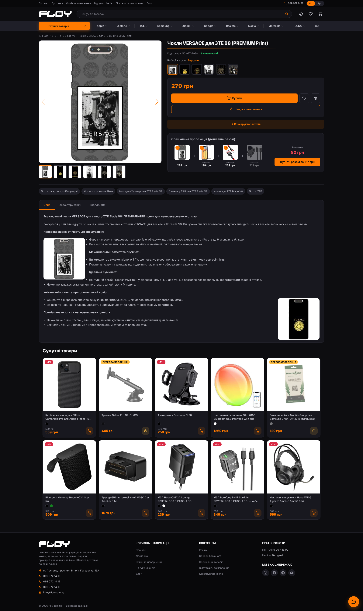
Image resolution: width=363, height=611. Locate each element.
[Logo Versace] (197, 69)
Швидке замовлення (248, 109)
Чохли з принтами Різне (98, 191)
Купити (237, 98)
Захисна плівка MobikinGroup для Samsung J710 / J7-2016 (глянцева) (292, 417)
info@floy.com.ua (53, 592)
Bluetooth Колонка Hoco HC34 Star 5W (67, 499)
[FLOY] (55, 14)
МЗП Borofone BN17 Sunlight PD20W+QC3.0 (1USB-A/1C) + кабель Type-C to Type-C (237, 499)
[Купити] (89, 431)
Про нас (43, 3)
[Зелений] (51, 505)
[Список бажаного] (310, 14)
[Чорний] (46, 423)
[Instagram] (265, 572)
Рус (320, 3)
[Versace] (184, 69)
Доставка (57, 3)
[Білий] (215, 423)
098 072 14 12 (51, 581)
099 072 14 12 (295, 3)
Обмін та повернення (78, 3)
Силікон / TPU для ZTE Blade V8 (188, 191)
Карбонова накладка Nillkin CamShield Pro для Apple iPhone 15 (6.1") (67, 417)
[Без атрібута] (271, 423)
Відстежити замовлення (129, 3)
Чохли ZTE (255, 191)
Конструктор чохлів (211, 573)
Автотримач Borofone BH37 (175, 415)
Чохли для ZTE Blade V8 (228, 191)
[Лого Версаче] (221, 69)
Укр (311, 3)
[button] (45, 171)
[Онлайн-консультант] (353, 601)
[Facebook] (274, 572)
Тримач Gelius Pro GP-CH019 (120, 415)
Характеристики (70, 204)
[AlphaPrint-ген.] (233, 69)
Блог (149, 3)
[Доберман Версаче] (209, 69)
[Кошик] (320, 14)
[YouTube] (291, 572)
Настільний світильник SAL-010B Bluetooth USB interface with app (234, 417)
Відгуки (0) (97, 204)
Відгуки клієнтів (103, 3)
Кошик (203, 550)
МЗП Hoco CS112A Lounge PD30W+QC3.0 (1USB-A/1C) (175, 499)
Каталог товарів (58, 26)
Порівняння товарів (211, 562)
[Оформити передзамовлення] (145, 431)
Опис (46, 204)
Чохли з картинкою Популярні (59, 191)
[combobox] (179, 14)
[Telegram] (283, 572)
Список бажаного (210, 555)
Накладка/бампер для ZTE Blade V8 (140, 191)
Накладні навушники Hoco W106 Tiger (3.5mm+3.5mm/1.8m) (290, 499)
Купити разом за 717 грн (297, 162)
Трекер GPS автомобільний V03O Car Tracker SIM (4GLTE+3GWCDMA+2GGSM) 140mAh (125, 499)
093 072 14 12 (51, 586)
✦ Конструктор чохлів (246, 124)
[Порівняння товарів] (301, 14)
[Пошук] (287, 14)
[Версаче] (172, 69)
